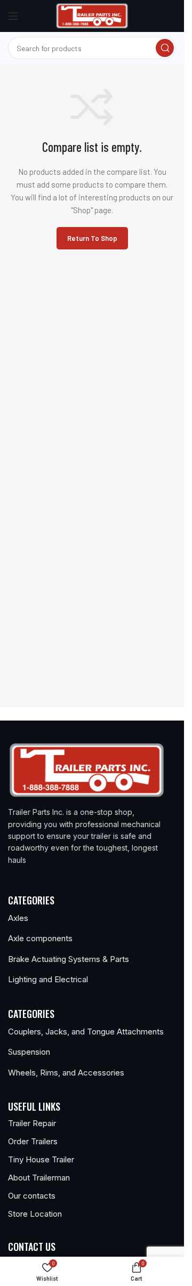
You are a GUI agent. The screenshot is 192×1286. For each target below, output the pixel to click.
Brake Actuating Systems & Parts (68, 959)
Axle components (40, 938)
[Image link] (86, 769)
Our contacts (31, 1196)
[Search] (165, 48)
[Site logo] (92, 15)
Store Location (35, 1214)
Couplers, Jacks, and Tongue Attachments (86, 1031)
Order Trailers (33, 1141)
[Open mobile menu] (13, 16)
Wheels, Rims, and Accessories (66, 1072)
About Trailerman (39, 1177)
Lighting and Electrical (48, 979)
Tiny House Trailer (41, 1159)
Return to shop (92, 238)
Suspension (29, 1052)
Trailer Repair (32, 1123)
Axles (18, 918)
